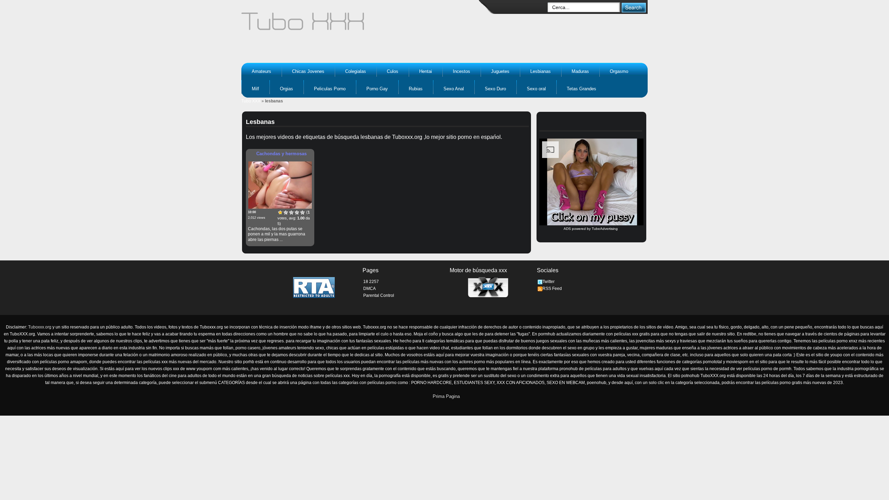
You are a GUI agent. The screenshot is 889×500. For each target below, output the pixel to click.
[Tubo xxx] (363, 24)
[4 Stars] (297, 212)
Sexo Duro (495, 88)
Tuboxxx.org (39, 327)
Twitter (548, 281)
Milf (255, 88)
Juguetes (500, 71)
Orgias (286, 88)
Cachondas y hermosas (281, 153)
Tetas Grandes (581, 88)
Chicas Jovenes (308, 71)
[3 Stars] (291, 212)
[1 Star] (280, 212)
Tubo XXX (250, 101)
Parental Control (378, 295)
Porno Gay (377, 88)
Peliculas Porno (330, 88)
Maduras (580, 71)
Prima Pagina (446, 396)
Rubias (416, 88)
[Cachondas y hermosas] (280, 185)
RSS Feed (552, 288)
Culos (392, 71)
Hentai (425, 71)
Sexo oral (536, 88)
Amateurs (261, 71)
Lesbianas (540, 71)
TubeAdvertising (605, 229)
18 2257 (371, 281)
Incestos (461, 71)
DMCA (369, 288)
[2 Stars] (286, 212)
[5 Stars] (302, 212)
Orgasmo (619, 71)
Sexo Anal (453, 88)
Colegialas (355, 71)
